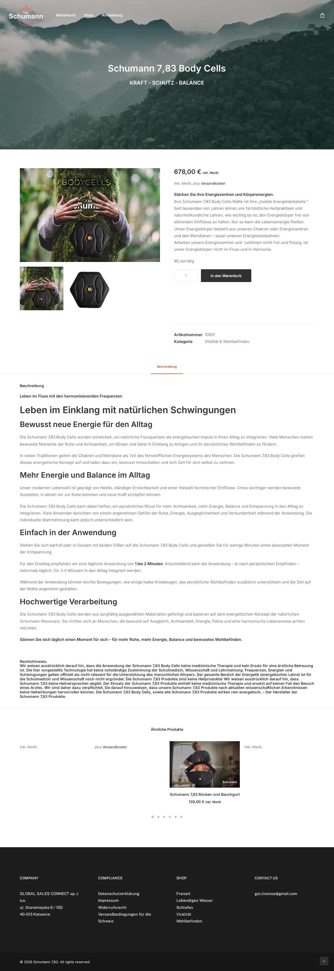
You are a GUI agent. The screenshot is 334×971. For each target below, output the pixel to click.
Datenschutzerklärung (118, 893)
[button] (90, 215)
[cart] (322, 15)
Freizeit (183, 893)
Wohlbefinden (189, 921)
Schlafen (184, 907)
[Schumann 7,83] (26, 15)
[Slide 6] (181, 817)
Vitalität (183, 914)
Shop (88, 15)
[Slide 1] (41, 288)
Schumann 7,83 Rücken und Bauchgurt (205, 794)
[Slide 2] (90, 288)
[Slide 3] (164, 817)
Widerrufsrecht (112, 907)
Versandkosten (213, 183)
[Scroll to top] (324, 960)
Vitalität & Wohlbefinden (227, 341)
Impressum (108, 900)
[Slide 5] (175, 817)
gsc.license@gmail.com (276, 893)
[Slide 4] (170, 817)
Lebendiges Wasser (194, 900)
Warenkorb (66, 15)
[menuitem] (65, 15)
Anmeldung (112, 15)
